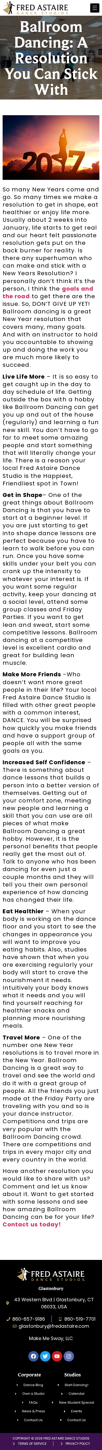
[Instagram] (69, 1356)
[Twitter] (45, 1356)
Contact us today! (32, 1224)
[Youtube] (57, 1356)
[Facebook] (33, 1356)
